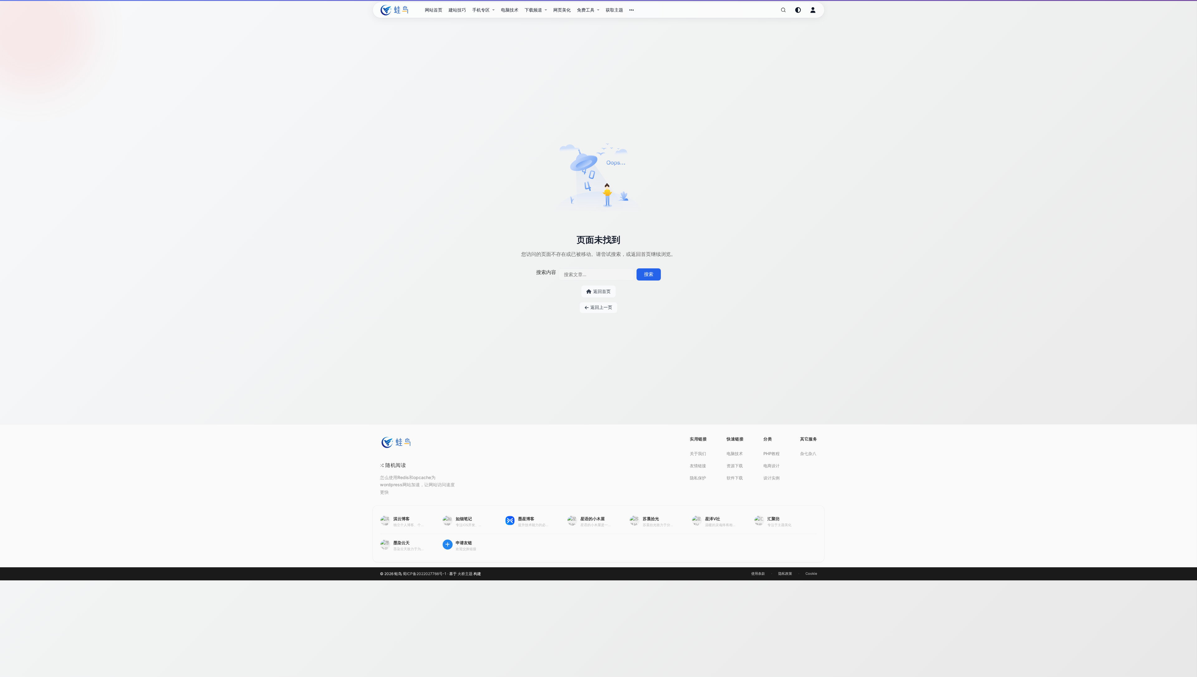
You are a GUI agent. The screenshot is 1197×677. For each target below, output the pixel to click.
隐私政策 (785, 573)
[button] (483, 10)
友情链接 (698, 465)
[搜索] (783, 10)
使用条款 (758, 573)
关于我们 (698, 453)
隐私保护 (698, 477)
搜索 (648, 274)
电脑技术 (735, 453)
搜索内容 (546, 272)
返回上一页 (601, 307)
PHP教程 (771, 453)
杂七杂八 (808, 453)
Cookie (811, 573)
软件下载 (735, 477)
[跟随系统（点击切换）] (798, 10)
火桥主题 (465, 573)
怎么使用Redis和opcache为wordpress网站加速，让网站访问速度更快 (417, 484)
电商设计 (771, 465)
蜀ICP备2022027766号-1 (424, 573)
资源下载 (735, 465)
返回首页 (602, 291)
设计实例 (771, 477)
